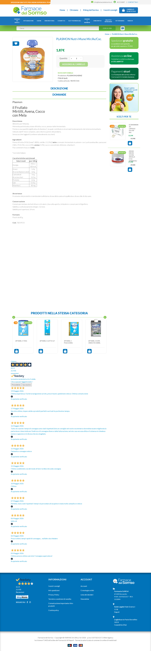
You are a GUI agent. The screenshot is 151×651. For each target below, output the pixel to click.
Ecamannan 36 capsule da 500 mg (133, 128)
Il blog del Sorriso (91, 10)
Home (62, 10)
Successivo (27, 385)
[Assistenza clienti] (122, 28)
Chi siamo (74, 10)
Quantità (63, 58)
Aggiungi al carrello (73, 64)
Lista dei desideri (87, 595)
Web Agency (108, 638)
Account (84, 586)
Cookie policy (53, 610)
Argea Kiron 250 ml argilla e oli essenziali (133, 156)
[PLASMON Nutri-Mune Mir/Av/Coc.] (32, 59)
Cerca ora (107, 28)
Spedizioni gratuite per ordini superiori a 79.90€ (31, 2)
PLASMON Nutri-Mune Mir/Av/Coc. (124, 34)
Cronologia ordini (87, 590)
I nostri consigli (110, 10)
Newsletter (85, 599)
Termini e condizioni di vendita (59, 599)
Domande (59, 94)
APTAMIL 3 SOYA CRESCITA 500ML (94, 342)
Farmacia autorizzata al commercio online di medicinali (96, 640)
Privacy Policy (53, 595)
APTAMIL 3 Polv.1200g (68, 342)
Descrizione (59, 88)
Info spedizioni (53, 590)
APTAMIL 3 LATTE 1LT (47, 341)
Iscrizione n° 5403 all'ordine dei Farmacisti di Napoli (54, 640)
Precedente (16, 385)
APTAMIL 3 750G (21, 341)
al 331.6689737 (117, 61)
